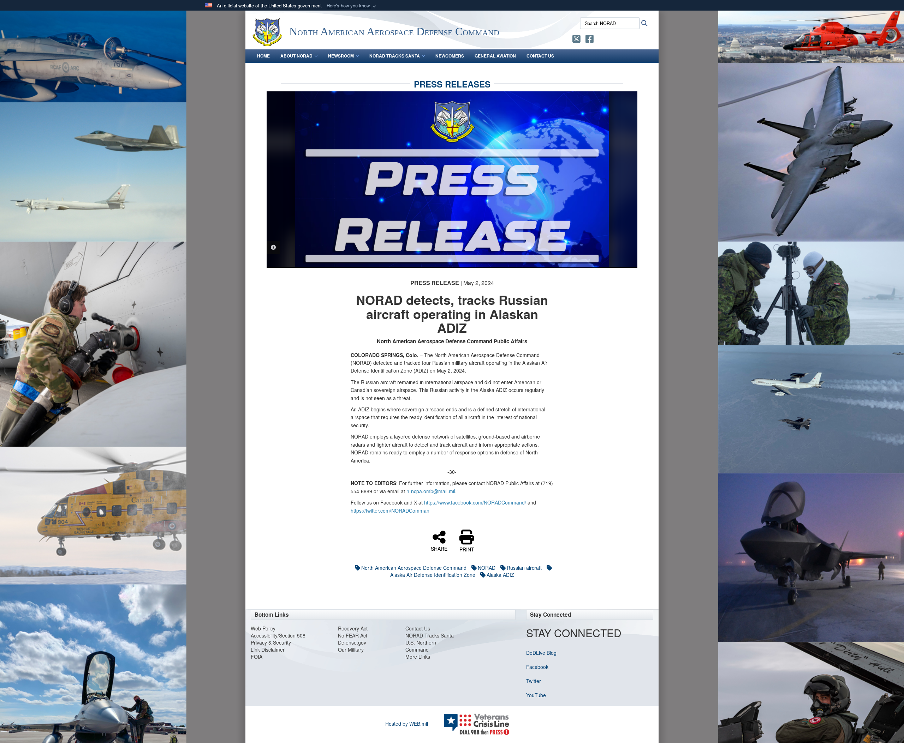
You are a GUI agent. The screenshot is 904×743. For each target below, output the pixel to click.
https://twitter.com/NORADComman (390, 510)
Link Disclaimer (268, 649)
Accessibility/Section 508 (278, 635)
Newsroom (341, 56)
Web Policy (263, 628)
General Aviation (495, 56)
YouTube (536, 695)
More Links (417, 656)
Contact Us (540, 56)
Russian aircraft (524, 567)
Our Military (351, 649)
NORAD (486, 567)
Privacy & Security (271, 642)
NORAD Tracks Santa (394, 56)
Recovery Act (353, 628)
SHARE (439, 548)
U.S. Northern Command (420, 646)
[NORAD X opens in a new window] (576, 40)
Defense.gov (352, 642)
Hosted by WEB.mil (406, 723)
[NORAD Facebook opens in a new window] (589, 40)
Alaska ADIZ (500, 574)
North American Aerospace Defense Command (413, 567)
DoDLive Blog (541, 652)
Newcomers (449, 56)
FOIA (256, 656)
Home (263, 56)
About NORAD (296, 56)
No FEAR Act (352, 635)
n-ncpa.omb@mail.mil (430, 491)
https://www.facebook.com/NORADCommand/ (475, 502)
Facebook (537, 666)
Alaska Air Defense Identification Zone (432, 574)
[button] (352, 6)
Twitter (533, 680)
